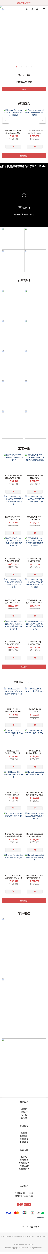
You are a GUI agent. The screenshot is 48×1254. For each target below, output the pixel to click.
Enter (24, 88)
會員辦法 (24, 1133)
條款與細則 (24, 1136)
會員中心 (24, 1156)
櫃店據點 (24, 1118)
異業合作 (24, 1112)
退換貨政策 (24, 1142)
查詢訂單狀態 (24, 1163)
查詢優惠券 (24, 1160)
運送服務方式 (24, 1169)
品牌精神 (24, 1109)
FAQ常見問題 (24, 1166)
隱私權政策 (24, 1139)
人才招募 (24, 1115)
